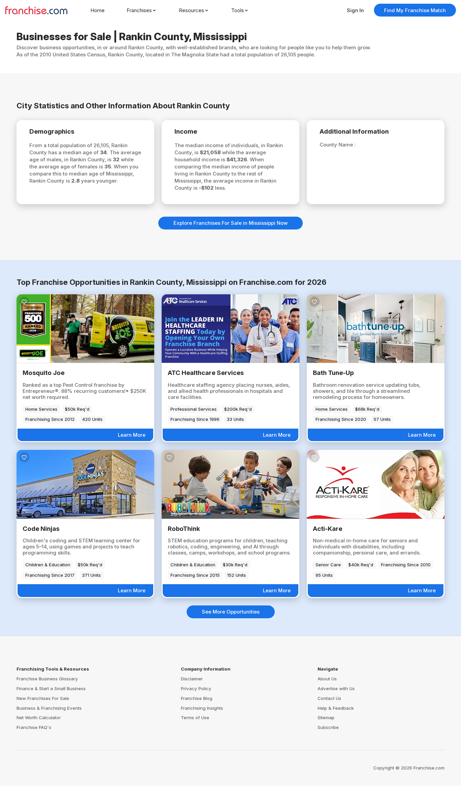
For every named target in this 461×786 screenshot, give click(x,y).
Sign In (355, 10)
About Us (327, 678)
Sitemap (326, 717)
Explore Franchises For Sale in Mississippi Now (230, 223)
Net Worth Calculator (39, 717)
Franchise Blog (196, 698)
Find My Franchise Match (415, 10)
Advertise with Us (336, 688)
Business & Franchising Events (49, 708)
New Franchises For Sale (43, 698)
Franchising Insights (202, 708)
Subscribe (328, 727)
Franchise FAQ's (34, 727)
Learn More (131, 435)
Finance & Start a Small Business (51, 688)
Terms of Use (195, 717)
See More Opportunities (231, 611)
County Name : (338, 144)
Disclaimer (192, 678)
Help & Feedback (336, 708)
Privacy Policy (196, 688)
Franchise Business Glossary (47, 678)
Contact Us (329, 698)
